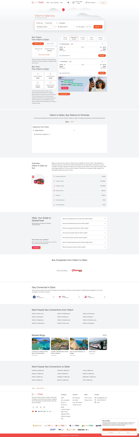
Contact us (36, 247)
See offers (65, 88)
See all (104, 335)
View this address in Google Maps (41, 134)
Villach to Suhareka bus (63, 320)
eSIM (47, 2)
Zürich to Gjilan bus (37, 380)
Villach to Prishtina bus (63, 313)
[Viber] (95, 402)
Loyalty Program (65, 409)
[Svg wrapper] (37, 425)
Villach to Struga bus (88, 323)
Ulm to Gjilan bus (87, 380)
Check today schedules (44, 54)
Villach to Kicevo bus (63, 323)
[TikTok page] (44, 407)
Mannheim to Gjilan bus (89, 377)
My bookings (76, 397)
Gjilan (72, 121)
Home (33, 388)
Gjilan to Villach (50, 43)
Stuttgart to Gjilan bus (63, 377)
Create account (77, 404)
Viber (98, 402)
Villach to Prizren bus (88, 313)
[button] (84, 219)
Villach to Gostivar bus (38, 323)
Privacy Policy (88, 400)
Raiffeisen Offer (65, 414)
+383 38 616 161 (101, 400)
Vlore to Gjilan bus (88, 370)
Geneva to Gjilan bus (37, 373)
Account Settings (77, 402)
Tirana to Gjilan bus (62, 373)
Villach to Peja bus (88, 317)
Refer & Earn (64, 411)
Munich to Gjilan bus (88, 373)
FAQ (61, 2)
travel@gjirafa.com (102, 397)
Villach (67, 121)
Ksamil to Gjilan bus (37, 377)
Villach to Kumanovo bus (89, 320)
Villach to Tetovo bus (38, 313)
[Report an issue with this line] (102, 44)
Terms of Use (88, 397)
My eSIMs (75, 400)
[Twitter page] (40, 407)
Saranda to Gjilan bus (63, 370)
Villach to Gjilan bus (62, 317)
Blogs (62, 407)
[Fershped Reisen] (77, 270)
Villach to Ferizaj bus (37, 317)
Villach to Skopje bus (37, 320)
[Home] (37, 3)
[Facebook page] (33, 407)
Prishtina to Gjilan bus (38, 370)
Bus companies (54, 2)
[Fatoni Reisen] (62, 270)
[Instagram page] (37, 407)
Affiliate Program (65, 416)
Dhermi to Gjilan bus (63, 380)
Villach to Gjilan (38, 43)
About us (63, 402)
